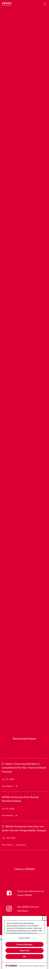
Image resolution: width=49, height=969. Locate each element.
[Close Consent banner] (44, 918)
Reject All (24, 950)
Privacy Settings (24, 944)
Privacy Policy (24, 938)
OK (24, 956)
